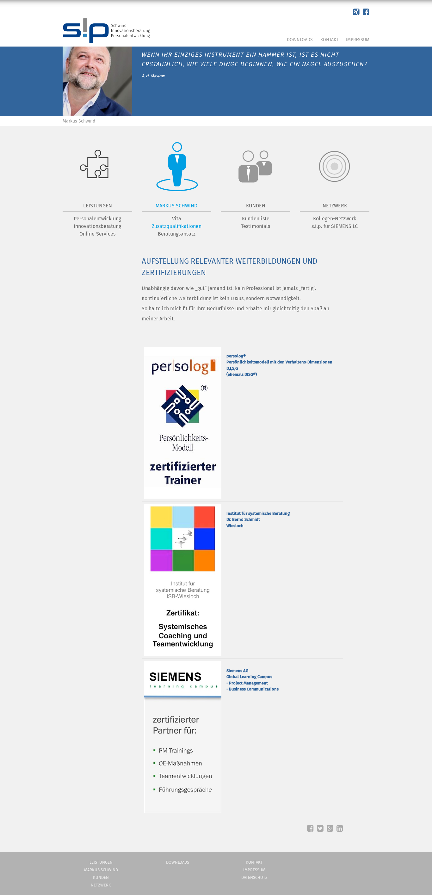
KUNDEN (255, 206)
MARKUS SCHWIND (101, 869)
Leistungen (97, 206)
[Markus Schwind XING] (366, 12)
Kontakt (329, 39)
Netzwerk (101, 885)
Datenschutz (254, 877)
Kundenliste (255, 219)
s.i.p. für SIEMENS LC (335, 226)
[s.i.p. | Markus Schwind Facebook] (356, 12)
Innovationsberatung (97, 226)
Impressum (357, 39)
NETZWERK (335, 206)
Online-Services (97, 234)
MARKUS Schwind (176, 206)
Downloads (300, 39)
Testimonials (255, 226)
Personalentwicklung (97, 219)
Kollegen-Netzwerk (334, 219)
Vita (176, 219)
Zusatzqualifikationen (176, 226)
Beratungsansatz (176, 234)
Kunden (101, 877)
